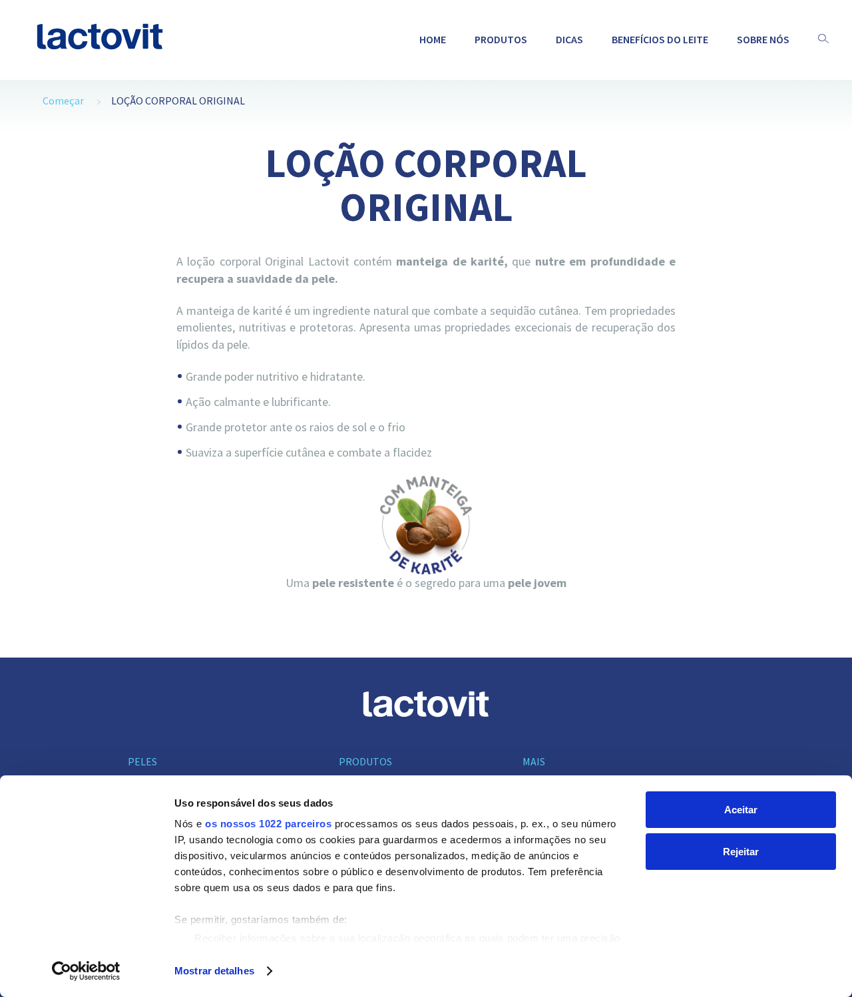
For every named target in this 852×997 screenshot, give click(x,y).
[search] (823, 39)
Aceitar (740, 809)
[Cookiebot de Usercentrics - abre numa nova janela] (86, 971)
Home (432, 39)
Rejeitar (741, 851)
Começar (63, 100)
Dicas (569, 39)
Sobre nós (763, 39)
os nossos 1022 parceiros (268, 823)
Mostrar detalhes (214, 970)
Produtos (501, 39)
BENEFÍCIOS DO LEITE (660, 39)
